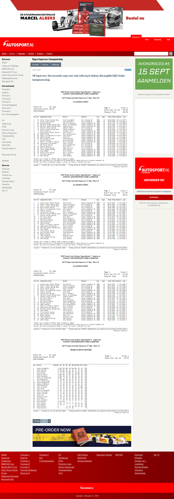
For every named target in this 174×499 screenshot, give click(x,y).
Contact (49, 53)
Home (4, 53)
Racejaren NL (8, 81)
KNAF (4, 63)
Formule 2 (6, 96)
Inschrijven (154, 197)
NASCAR (6, 145)
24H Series (6, 142)
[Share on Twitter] (128, 70)
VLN (4, 139)
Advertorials (7, 187)
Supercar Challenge (10, 66)
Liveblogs (6, 178)
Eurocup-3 (6, 108)
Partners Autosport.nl (146, 94)
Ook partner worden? (162, 94)
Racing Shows (8, 181)
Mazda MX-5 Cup (9, 72)
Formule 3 (6, 102)
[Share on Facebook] (126, 70)
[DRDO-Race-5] (154, 74)
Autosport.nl (136, 37)
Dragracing (157, 39)
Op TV (5, 191)
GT (3, 120)
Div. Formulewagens (10, 114)
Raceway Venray (9, 155)
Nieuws (12, 53)
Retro (147, 39)
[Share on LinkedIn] (130, 70)
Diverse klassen (9, 148)
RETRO (5, 161)
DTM (4, 127)
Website (55, 65)
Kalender (21, 53)
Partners (40, 53)
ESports (5, 172)
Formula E (6, 99)
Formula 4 (6, 111)
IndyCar (5, 92)
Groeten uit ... (7, 175)
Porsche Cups (8, 130)
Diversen (6, 169)
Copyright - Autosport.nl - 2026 (87, 496)
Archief (31, 53)
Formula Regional (9, 105)
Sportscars (6, 124)
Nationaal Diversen (10, 78)
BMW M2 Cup (8, 69)
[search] (171, 54)
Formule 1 (6, 89)
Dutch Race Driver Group (12, 75)
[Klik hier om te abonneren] (154, 174)
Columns (6, 184)
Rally (168, 39)
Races (45, 65)
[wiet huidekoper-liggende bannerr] (82, 436)
